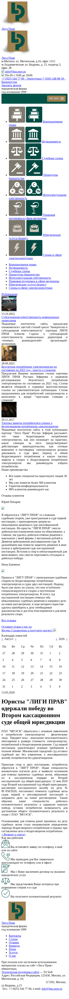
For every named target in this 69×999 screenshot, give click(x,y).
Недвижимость (51, 141)
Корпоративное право (22, 264)
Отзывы (14, 942)
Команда (14, 945)
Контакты (15, 935)
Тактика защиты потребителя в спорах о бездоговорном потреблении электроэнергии (29, 424)
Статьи (13, 939)
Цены (12, 949)
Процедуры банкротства (24, 274)
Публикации (9, 294)
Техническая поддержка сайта (20, 972)
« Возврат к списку (13, 834)
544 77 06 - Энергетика (21, 78)
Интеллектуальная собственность (30, 277)
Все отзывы (8, 620)
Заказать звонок (11, 85)
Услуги (13, 952)
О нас (12, 955)
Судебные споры (52, 158)
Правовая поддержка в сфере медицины (32, 216)
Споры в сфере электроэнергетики (30, 287)
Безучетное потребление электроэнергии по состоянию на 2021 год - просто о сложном (29, 368)
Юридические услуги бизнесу (28, 284)
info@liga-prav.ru (15, 71)
